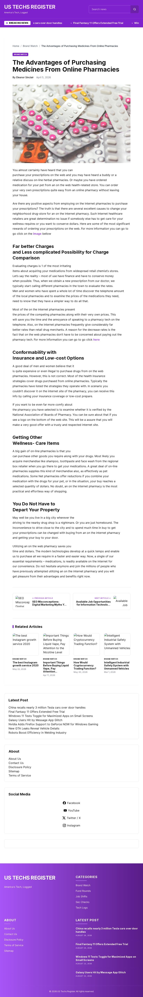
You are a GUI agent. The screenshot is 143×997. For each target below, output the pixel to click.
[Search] (134, 9)
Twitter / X (74, 818)
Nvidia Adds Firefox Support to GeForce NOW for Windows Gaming (53, 724)
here (96, 339)
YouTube (73, 810)
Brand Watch (30, 45)
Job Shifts (81, 896)
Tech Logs (82, 907)
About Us (15, 758)
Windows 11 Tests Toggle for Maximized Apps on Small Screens (51, 716)
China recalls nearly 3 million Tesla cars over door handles (47, 707)
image (37, 233)
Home (16, 45)
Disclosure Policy (20, 767)
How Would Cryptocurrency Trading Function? (85, 665)
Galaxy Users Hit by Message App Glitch (35, 720)
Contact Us (16, 763)
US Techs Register (29, 6)
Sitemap (14, 771)
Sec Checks (82, 901)
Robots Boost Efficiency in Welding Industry (37, 732)
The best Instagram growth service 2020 (26, 664)
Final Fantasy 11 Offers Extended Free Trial (86, 22)
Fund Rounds (83, 890)
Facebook (73, 803)
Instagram (73, 825)
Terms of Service (20, 775)
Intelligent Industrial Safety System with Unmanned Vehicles (116, 665)
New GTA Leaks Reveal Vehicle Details (34, 728)
